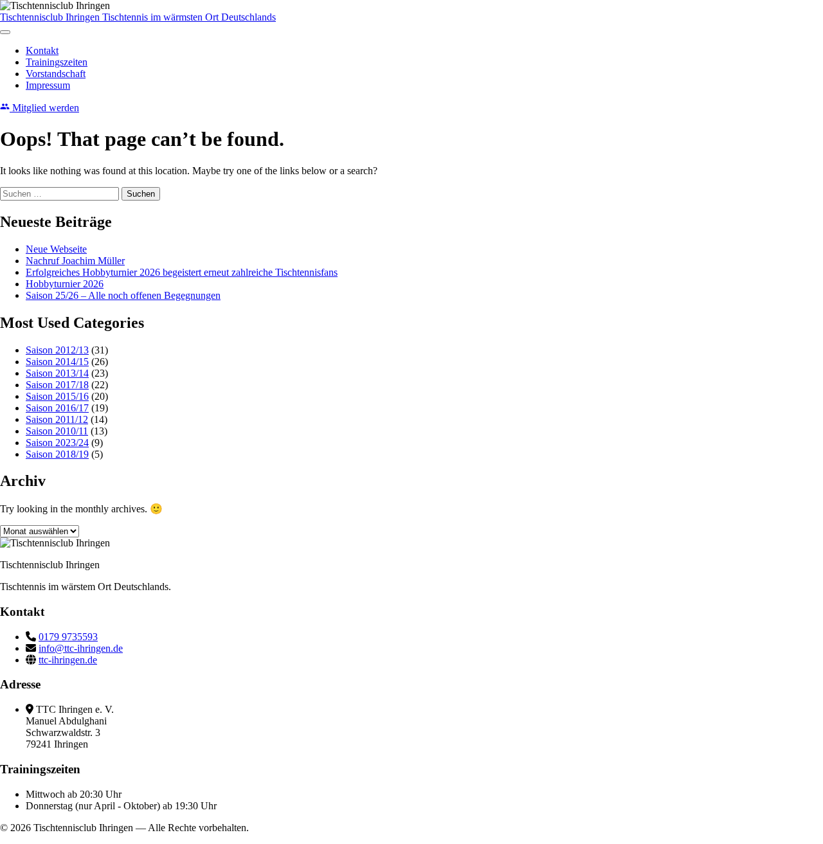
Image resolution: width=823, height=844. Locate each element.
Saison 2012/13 (57, 350)
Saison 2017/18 (57, 384)
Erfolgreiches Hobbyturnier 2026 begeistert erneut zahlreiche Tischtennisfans (182, 272)
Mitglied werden (44, 107)
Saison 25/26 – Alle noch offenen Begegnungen (123, 295)
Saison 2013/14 (57, 373)
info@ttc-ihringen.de (81, 648)
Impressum (48, 85)
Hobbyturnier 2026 (65, 283)
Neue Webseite (56, 249)
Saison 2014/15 (57, 361)
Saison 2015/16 (57, 396)
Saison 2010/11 (57, 431)
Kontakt (42, 50)
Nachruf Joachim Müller (75, 260)
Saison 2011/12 (57, 419)
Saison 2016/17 (57, 407)
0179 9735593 (68, 636)
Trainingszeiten (56, 62)
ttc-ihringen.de (68, 659)
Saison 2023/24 (57, 442)
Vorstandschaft (56, 73)
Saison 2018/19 (57, 454)
